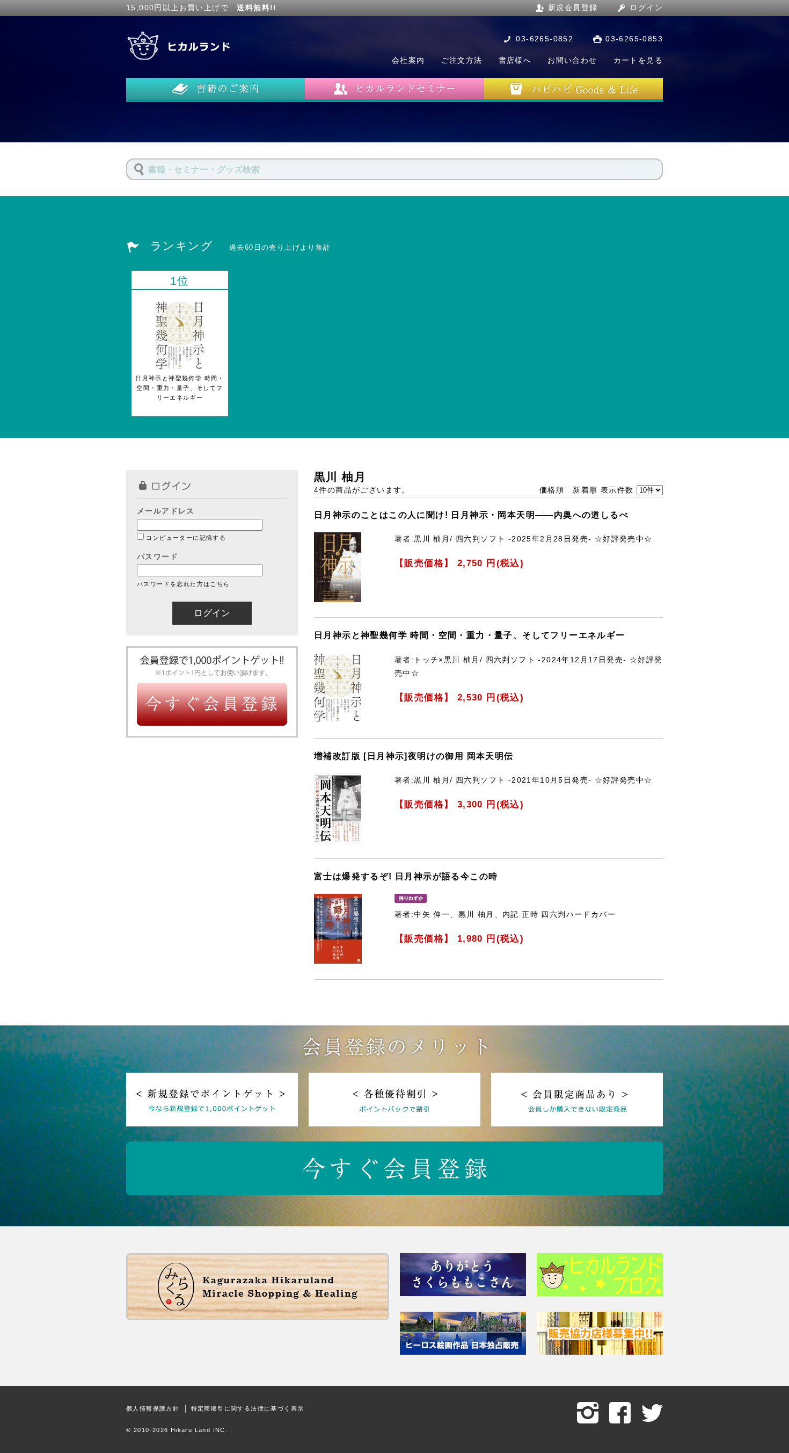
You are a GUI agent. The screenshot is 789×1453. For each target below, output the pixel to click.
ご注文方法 (462, 60)
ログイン (646, 7)
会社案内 (408, 60)
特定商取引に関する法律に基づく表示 (247, 1408)
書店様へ (515, 60)
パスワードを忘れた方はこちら (183, 584)
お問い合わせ (572, 60)
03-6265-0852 (544, 38)
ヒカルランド (179, 46)
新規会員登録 (572, 7)
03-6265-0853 (634, 38)
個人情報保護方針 (152, 1408)
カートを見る (638, 60)
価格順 (551, 490)
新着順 (585, 490)
